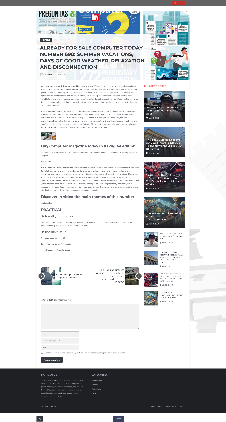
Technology (96, 389)
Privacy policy (171, 406)
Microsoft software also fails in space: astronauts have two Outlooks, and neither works (170, 277)
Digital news (96, 380)
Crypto (94, 393)
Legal (153, 406)
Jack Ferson (51, 74)
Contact (160, 406)
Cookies (182, 406)
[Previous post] (41, 276)
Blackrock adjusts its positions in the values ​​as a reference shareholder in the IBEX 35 (110, 276)
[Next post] (138, 276)
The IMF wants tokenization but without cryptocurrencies (171, 295)
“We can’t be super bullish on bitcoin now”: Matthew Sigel (162, 110)
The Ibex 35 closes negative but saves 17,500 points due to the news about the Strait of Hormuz (171, 257)
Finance (45, 40)
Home (83, 419)
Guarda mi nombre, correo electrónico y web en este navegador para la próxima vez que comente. (84, 353)
